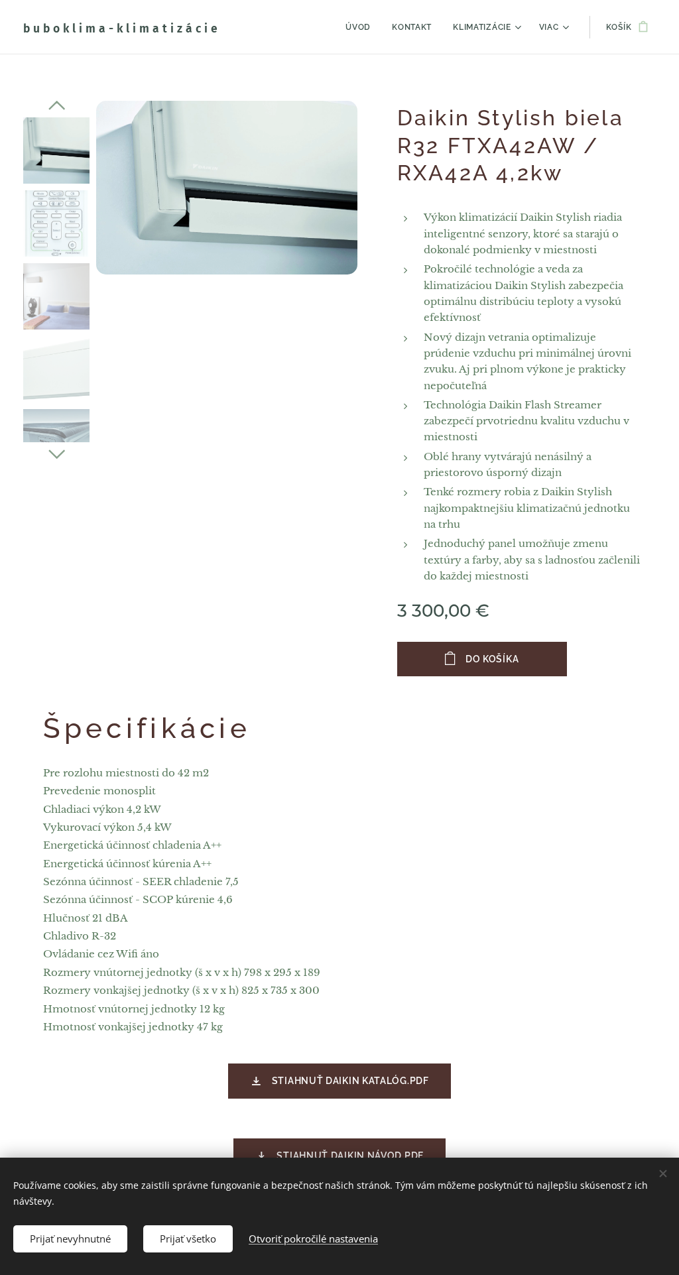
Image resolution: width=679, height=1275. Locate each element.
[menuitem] (361, 27)
